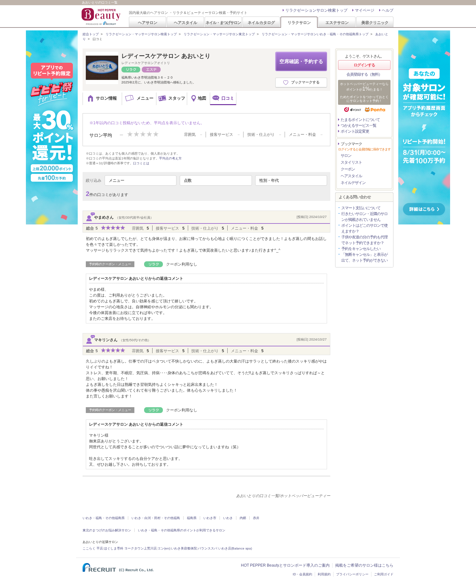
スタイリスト (351, 162)
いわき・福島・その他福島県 (104, 518)
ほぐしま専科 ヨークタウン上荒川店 (130, 548)
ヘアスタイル (185, 22)
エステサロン (337, 22)
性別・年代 (269, 180)
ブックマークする (305, 82)
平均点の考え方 (170, 158)
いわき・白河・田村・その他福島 (155, 518)
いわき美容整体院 (184, 548)
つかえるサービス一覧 (358, 125)
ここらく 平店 (93, 548)
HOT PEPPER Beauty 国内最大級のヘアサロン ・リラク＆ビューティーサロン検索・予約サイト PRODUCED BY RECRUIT (101, 16)
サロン (346, 155)
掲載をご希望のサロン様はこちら (364, 565)
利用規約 (324, 574)
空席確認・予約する (301, 61)
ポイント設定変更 (355, 131)
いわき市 (209, 518)
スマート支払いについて (360, 208)
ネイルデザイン (353, 182)
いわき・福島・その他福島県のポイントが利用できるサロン (181, 530)
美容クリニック (375, 22)
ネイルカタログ (261, 22)
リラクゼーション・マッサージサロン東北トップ (219, 34)
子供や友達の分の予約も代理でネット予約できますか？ (364, 240)
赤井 (256, 518)
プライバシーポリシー (352, 574)
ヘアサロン (147, 22)
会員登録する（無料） (364, 74)
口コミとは (141, 163)
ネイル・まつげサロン (223, 22)
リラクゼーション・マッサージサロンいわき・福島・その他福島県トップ (315, 34)
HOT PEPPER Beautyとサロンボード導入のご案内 (285, 565)
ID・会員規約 (302, 574)
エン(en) (164, 548)
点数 (188, 180)
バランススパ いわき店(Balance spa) (225, 548)
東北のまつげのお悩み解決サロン (107, 530)
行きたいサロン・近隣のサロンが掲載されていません (364, 217)
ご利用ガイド (383, 574)
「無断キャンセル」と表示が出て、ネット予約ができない (364, 257)
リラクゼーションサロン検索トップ (316, 10)
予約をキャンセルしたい (360, 248)
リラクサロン (299, 22)
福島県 (192, 518)
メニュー (116, 180)
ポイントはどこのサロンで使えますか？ (364, 228)
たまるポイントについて (360, 119)
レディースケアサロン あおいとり (165, 56)
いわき (228, 518)
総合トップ (91, 34)
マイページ (364, 10)
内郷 (243, 518)
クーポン (348, 169)
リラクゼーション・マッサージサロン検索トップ (141, 34)
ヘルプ (387, 10)
